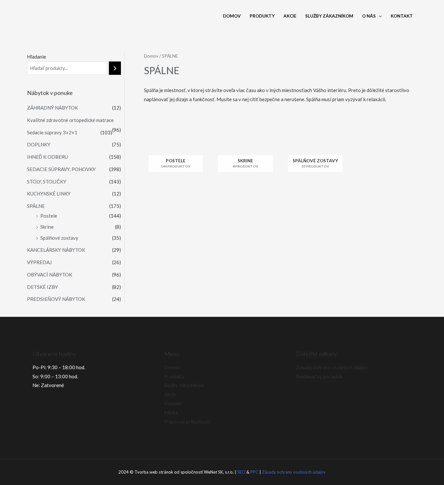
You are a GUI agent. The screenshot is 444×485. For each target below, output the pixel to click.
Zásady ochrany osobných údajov (332, 367)
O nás (369, 16)
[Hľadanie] (115, 68)
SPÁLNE (36, 206)
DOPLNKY (38, 144)
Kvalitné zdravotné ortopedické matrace (70, 120)
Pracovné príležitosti (187, 421)
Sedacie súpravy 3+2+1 (52, 132)
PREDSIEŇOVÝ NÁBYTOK (56, 299)
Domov (232, 16)
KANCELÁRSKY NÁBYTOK (56, 250)
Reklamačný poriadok (319, 376)
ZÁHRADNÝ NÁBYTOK (52, 108)
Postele (48, 216)
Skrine (47, 227)
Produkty (262, 16)
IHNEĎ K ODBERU (47, 157)
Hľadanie (36, 57)
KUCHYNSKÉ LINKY (49, 193)
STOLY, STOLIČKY (46, 181)
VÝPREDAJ (39, 262)
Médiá (171, 412)
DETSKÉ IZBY (42, 287)
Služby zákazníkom (329, 16)
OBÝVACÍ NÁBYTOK (49, 274)
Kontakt (402, 16)
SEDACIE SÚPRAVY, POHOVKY (61, 169)
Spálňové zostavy (59, 238)
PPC (254, 472)
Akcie (289, 16)
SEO (241, 472)
